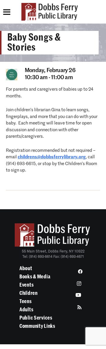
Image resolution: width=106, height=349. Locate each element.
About (25, 268)
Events (26, 284)
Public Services (35, 317)
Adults (26, 309)
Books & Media (34, 276)
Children (28, 293)
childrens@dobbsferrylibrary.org (52, 157)
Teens (25, 301)
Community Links (37, 326)
